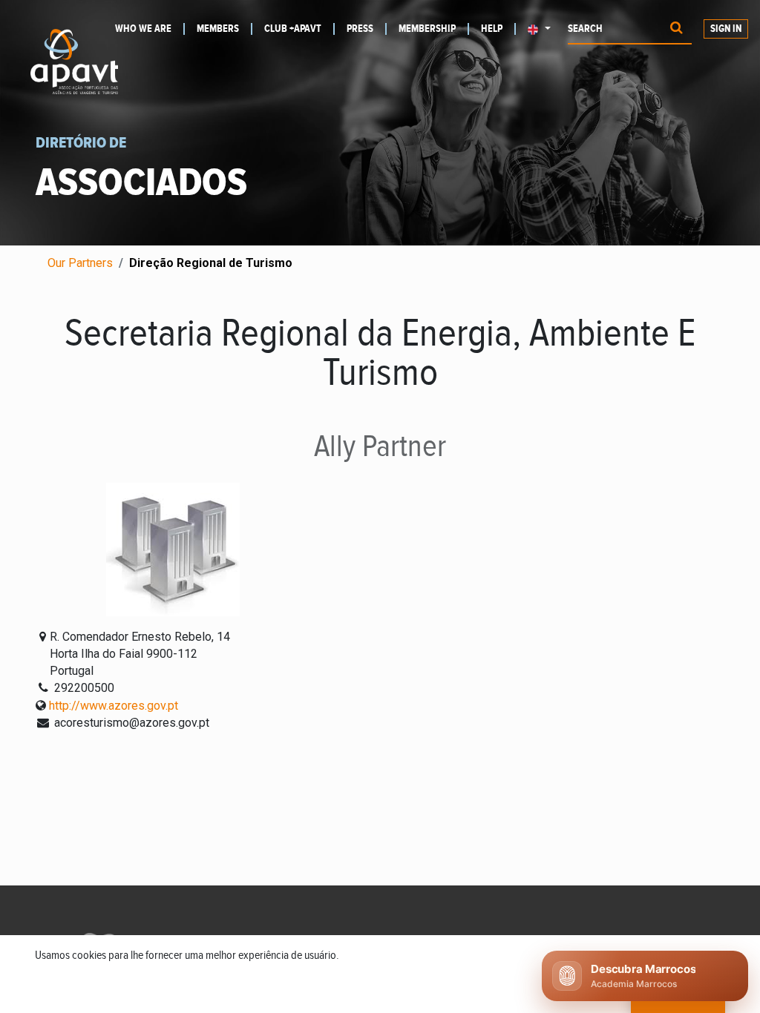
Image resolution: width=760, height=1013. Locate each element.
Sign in (725, 29)
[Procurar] (676, 29)
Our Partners (80, 263)
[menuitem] (150, 29)
